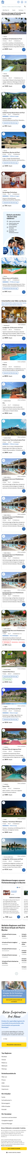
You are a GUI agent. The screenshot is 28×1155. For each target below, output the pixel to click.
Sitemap (4, 1069)
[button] (26, 2)
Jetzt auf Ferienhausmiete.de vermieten (14, 1000)
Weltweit (4, 1066)
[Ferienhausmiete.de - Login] (22, 2)
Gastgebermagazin (7, 1120)
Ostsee (4, 1059)
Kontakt (4, 1109)
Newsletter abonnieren (14, 1044)
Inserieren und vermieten (9, 1117)
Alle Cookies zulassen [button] (14, 1148)
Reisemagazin (6, 1103)
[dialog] (14, 1140)
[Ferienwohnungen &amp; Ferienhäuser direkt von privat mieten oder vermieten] (2, 2)
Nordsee (4, 1056)
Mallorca (4, 1063)
